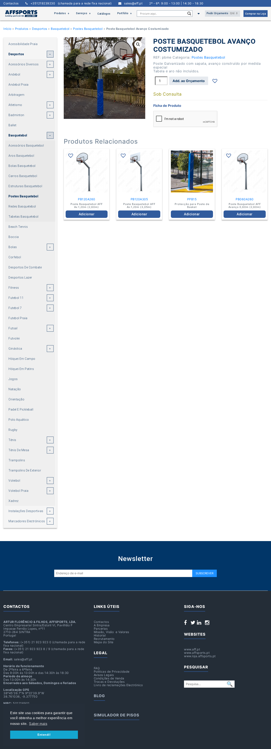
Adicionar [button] (87, 214)
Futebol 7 (15, 308)
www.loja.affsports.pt (200, 656)
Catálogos (104, 13)
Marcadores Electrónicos (26, 521)
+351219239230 (70, 3)
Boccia (13, 237)
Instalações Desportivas (25, 511)
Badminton (16, 115)
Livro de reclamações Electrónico (118, 685)
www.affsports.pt (197, 652)
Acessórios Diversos (23, 64)
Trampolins (16, 460)
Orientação (16, 399)
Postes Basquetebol (87, 28)
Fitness (13, 287)
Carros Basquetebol (22, 176)
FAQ (97, 668)
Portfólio (123, 13)
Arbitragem (16, 94)
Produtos (60, 13)
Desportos (39, 28)
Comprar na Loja (255, 13)
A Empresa (102, 625)
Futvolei (14, 338)
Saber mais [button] (38, 724)
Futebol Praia (18, 318)
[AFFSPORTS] (21, 13)
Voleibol (14, 480)
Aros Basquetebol (21, 155)
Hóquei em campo (21, 358)
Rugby (13, 430)
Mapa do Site (103, 642)
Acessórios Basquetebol (26, 145)
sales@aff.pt (132, 3)
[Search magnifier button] (189, 13)
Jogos (13, 379)
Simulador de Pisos (116, 715)
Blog (99, 696)
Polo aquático (18, 419)
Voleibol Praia (18, 490)
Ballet (12, 125)
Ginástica (15, 348)
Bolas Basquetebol (22, 166)
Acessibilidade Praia (22, 44)
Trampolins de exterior (24, 470)
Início (7, 28)
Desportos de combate (25, 267)
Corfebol (14, 257)
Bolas (12, 247)
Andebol (14, 74)
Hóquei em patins (21, 369)
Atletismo (15, 105)
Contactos (11, 3)
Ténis (12, 440)
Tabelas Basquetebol (23, 216)
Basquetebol (60, 28)
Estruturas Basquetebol (25, 186)
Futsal (12, 328)
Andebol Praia (18, 84)
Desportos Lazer (20, 277)
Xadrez (13, 501)
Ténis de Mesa (18, 450)
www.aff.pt (192, 649)
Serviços (81, 13)
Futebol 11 (16, 298)
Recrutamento (104, 638)
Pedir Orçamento (222, 13)
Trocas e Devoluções (109, 681)
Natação (14, 389)
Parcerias (101, 628)
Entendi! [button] (44, 734)
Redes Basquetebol (22, 206)
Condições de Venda (109, 678)
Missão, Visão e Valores (111, 632)
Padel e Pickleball (20, 409)
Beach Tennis (18, 226)
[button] (138, 44)
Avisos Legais (104, 675)
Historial (100, 635)
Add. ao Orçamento (189, 81)
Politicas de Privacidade (112, 671)
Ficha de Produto (167, 105)
